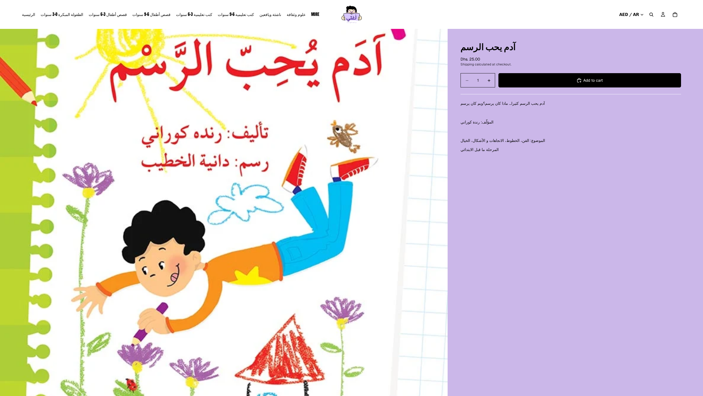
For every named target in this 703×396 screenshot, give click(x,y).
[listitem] (315, 14)
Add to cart (593, 80)
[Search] (651, 15)
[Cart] (675, 15)
